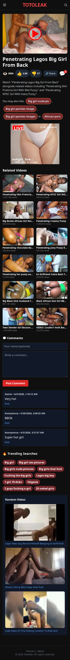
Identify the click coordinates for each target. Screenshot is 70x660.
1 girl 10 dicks (13, 482)
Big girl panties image (20, 109)
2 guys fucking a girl (18, 488)
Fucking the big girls (18, 475)
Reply (7, 403)
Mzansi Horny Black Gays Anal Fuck (24, 587)
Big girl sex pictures (31, 462)
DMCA (40, 651)
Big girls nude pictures (19, 469)
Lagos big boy (45, 475)
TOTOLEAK (35, 5)
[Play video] (35, 34)
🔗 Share (50, 73)
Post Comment (15, 383)
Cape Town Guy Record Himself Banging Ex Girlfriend (34, 543)
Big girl (9, 462)
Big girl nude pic (38, 101)
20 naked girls (45, 488)
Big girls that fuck (50, 469)
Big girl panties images (20, 116)
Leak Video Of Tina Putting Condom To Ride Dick (31, 630)
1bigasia (32, 482)
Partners (31, 651)
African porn (52, 116)
